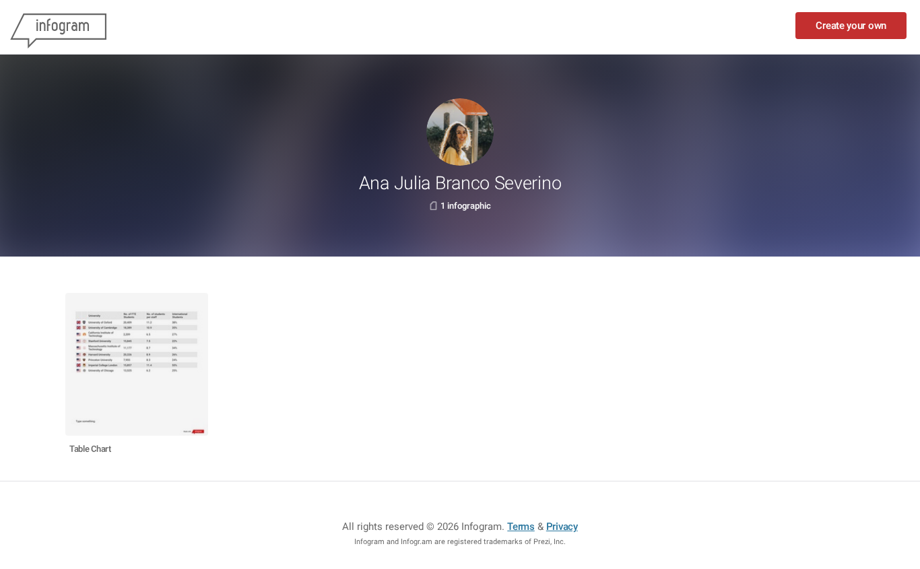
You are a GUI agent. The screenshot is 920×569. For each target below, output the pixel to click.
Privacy (562, 527)
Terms (521, 527)
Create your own (851, 26)
